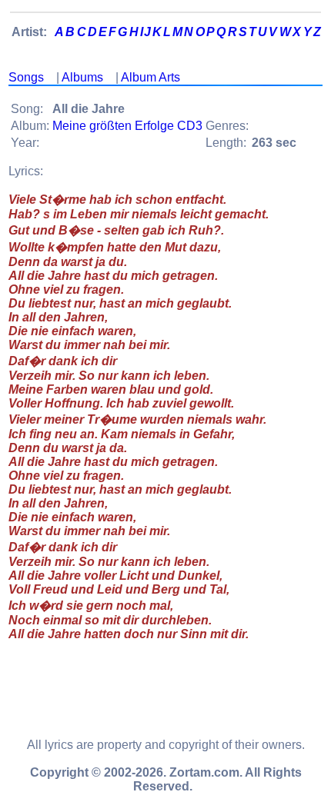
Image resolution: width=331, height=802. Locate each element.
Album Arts (150, 77)
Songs (26, 77)
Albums (82, 77)
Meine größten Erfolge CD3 (127, 125)
